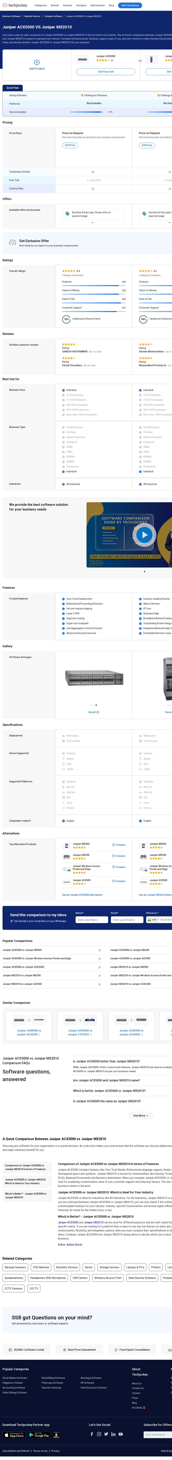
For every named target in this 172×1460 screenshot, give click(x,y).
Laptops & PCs (135, 1267)
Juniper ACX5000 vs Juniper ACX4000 (131, 1032)
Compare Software (53, 16)
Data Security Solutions (142, 1278)
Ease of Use (68, 299)
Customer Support (72, 307)
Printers (156, 1267)
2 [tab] (95, 222)
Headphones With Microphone (48, 1278)
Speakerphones (14, 1278)
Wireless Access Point (107, 1278)
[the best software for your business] (15, 6)
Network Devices (32, 16)
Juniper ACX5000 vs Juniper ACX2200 (23, 967)
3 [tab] (96, 704)
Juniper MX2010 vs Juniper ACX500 (22, 984)
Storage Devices (109, 1267)
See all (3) (93, 712)
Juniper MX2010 (93, 1222)
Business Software (11, 16)
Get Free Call (106, 71)
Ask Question (97, 5)
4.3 (123, 307)
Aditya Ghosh (74, 1244)
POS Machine (41, 1267)
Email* (114, 913)
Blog (111, 5)
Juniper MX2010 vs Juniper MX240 (22, 975)
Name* (79, 913)
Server (89, 1267)
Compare (81, 5)
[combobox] (153, 920)
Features (67, 281)
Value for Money (71, 290)
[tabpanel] (93, 214)
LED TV (33, 1288)
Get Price (70, 145)
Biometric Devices (67, 1267)
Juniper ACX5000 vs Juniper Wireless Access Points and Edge (37, 958)
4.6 (123, 299)
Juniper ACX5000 (105, 56)
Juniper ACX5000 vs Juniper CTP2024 (80, 1032)
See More (139, 1115)
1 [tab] (92, 222)
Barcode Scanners (15, 1267)
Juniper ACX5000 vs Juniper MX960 (22, 950)
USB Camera (80, 1278)
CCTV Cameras (13, 1288)
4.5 (123, 282)
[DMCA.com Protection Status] (56, 1437)
